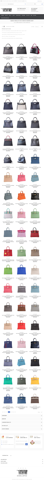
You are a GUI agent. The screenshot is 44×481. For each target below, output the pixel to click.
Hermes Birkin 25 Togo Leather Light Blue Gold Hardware (35, 296)
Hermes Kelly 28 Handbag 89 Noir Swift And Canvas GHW (21, 113)
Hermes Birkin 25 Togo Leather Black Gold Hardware (35, 370)
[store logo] (6, 10)
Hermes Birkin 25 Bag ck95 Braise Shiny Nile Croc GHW (12, 32)
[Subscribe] (26, 444)
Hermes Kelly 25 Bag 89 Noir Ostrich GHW (8, 168)
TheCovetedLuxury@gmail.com (8, 444)
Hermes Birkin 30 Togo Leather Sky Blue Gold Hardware (35, 186)
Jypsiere (23, 15)
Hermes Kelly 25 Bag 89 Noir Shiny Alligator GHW (21, 168)
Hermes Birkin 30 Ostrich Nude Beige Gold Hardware (8, 186)
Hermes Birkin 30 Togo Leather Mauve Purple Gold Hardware (22, 222)
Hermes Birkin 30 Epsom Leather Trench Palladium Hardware (8, 334)
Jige (31, 15)
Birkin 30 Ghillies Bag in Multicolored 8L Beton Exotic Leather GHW (14, 30)
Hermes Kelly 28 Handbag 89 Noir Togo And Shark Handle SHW (8, 113)
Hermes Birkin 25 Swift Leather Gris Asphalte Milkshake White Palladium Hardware (21, 297)
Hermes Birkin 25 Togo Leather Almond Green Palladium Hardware (8, 241)
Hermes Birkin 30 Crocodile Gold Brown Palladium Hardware (21, 316)
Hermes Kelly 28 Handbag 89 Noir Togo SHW (21, 95)
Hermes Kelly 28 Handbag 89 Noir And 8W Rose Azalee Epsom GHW (8, 149)
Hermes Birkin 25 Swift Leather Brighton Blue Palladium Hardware (8, 407)
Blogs (34, 15)
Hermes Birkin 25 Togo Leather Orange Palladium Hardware (21, 204)
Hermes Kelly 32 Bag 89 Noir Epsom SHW (21, 58)
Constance (18, 15)
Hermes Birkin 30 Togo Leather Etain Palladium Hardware (35, 334)
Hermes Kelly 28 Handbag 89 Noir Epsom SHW (21, 131)
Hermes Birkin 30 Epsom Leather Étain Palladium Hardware (8, 316)
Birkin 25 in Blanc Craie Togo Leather (8, 36)
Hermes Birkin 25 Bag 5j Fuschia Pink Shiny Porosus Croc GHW (13, 34)
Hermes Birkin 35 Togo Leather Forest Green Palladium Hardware (21, 388)
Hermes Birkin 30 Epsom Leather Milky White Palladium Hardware (35, 278)
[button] (20, 48)
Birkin (2, 15)
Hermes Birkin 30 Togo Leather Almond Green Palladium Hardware (8, 204)
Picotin (28, 15)
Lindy (13, 15)
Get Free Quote (21, 8)
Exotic (6, 15)
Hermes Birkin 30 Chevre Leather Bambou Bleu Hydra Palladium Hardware (8, 389)
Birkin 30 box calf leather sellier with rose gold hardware (12, 38)
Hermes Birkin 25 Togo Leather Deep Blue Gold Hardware (35, 168)
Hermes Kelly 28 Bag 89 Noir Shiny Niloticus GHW (35, 77)
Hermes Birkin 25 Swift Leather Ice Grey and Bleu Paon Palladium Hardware (8, 222)
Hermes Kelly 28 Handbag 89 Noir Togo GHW (35, 95)
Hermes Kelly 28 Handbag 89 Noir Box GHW (21, 149)
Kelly (10, 15)
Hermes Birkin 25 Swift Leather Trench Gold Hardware (35, 388)
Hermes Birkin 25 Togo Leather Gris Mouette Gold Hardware (35, 316)
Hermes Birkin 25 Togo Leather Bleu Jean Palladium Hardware (21, 370)
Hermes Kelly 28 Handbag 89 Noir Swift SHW (35, 113)
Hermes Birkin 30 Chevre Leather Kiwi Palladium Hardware (8, 278)
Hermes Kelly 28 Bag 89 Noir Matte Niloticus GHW (8, 77)
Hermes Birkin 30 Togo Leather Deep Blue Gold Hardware (21, 407)
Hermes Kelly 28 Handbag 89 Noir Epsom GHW (35, 131)
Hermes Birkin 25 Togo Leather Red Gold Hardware (21, 334)
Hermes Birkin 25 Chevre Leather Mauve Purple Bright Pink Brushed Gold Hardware (21, 241)
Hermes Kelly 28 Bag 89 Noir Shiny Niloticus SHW (21, 77)
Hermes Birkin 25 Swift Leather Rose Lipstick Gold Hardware (8, 296)
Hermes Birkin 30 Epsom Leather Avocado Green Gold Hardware (35, 222)
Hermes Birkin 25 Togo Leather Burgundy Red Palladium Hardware (8, 352)
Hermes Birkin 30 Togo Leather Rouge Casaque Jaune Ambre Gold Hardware (8, 260)
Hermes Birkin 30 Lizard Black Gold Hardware (35, 352)
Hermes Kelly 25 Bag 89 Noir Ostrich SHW (35, 149)
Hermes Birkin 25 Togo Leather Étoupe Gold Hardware (35, 260)
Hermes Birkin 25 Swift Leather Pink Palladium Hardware (21, 186)
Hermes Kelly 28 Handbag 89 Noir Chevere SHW (8, 95)
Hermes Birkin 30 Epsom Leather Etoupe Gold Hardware (35, 407)
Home (15, 22)
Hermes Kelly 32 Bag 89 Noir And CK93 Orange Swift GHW (8, 58)
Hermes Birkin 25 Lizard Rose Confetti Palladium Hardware (22, 352)
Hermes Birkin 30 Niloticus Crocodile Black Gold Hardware (35, 204)
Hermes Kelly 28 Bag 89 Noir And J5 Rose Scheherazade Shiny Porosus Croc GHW (35, 58)
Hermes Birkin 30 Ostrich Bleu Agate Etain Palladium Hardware (8, 370)
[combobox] (16, 4)
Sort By (32, 26)
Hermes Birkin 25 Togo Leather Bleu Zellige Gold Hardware (21, 278)
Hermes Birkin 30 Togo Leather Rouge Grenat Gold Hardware (35, 241)
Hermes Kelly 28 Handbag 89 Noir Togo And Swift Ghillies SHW (8, 131)
